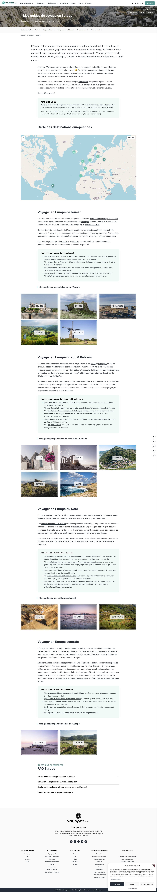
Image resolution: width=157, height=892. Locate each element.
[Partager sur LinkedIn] (154, 446)
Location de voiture (99, 859)
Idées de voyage (52, 869)
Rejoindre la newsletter (127, 861)
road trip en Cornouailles (57, 268)
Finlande (41, 518)
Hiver (27, 861)
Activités (99, 867)
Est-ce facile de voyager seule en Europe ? (56, 777)
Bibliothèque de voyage (52, 872)
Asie (75, 856)
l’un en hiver (72, 581)
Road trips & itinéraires (52, 856)
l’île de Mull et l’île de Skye (97, 256)
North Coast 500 (75, 256)
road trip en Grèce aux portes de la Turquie (65, 411)
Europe (75, 854)
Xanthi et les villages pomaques (60, 414)
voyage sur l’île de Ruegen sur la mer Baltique (66, 693)
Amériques (75, 861)
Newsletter (150, 3)
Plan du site (87, 890)
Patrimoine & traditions (52, 861)
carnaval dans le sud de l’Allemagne (70, 678)
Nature (142, 12)
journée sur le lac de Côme (57, 408)
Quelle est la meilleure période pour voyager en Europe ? (62, 787)
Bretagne (85, 222)
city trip (75, 241)
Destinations (133, 12)
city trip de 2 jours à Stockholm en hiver (63, 570)
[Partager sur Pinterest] (154, 451)
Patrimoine (150, 12)
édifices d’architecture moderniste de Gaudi (89, 373)
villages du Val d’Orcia (107, 419)
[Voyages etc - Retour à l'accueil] (9, 3)
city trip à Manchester (56, 276)
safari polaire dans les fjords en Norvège (62, 576)
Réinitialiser (131, 137)
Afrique (75, 864)
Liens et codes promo (99, 874)
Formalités (99, 854)
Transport (99, 861)
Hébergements (99, 864)
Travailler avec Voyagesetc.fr (127, 856)
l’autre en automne (85, 581)
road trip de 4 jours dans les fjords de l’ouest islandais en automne (74, 562)
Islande (109, 515)
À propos (88, 3)
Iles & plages (52, 867)
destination (83, 82)
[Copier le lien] (38, 102)
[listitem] (135, 3)
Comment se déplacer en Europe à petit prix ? (57, 782)
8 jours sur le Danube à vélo (59, 713)
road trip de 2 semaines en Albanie (61, 402)
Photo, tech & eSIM (99, 872)
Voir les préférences (147, 884)
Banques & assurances (99, 856)
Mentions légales (132, 888)
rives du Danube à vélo (86, 73)
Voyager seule (52, 854)
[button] (153, 866)
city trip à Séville (54, 425)
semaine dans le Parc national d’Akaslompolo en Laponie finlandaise (73, 556)
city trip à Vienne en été (57, 701)
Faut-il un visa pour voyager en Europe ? (55, 792)
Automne (27, 859)
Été (27, 856)
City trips (52, 859)
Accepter (117, 884)
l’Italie (93, 364)
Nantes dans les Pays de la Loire (104, 219)
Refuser (132, 884)
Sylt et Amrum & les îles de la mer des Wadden (62, 699)
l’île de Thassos (93, 414)
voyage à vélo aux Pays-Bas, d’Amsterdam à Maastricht (69, 273)
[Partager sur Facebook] (154, 436)
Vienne (55, 666)
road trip (65, 241)
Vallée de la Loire (92, 225)
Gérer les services (115, 879)
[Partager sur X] (154, 441)
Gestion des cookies (97, 890)
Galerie (80, 3)
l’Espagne (102, 364)
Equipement (99, 869)
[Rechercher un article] (132, 3)
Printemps (27, 854)
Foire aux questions (127, 859)
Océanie (75, 859)
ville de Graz (51, 707)
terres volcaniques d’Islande (53, 524)
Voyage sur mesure (99, 877)
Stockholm (77, 527)
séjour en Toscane (55, 419)
